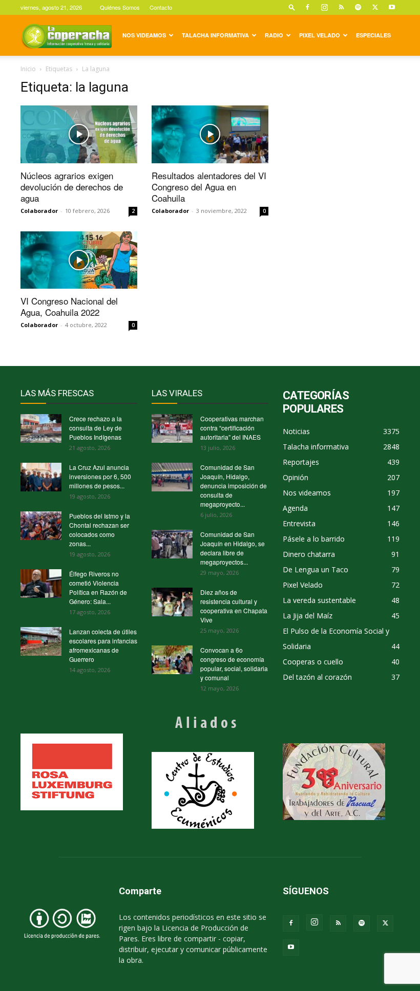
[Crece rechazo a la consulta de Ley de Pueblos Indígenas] (40, 428)
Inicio (28, 68)
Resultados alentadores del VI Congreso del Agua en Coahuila (209, 186)
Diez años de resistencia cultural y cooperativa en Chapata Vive (233, 606)
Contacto (161, 7)
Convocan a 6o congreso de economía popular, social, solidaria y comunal (234, 663)
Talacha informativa (215, 35)
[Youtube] (392, 7)
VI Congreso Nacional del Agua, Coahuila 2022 (69, 306)
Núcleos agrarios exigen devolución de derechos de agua (71, 186)
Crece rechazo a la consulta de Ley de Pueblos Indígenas (95, 427)
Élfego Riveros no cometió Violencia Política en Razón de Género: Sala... (98, 587)
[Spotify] (358, 7)
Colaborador (39, 210)
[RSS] (341, 7)
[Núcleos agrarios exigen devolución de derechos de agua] (78, 134)
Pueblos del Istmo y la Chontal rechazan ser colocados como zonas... (99, 529)
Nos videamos (144, 35)
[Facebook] (307, 7)
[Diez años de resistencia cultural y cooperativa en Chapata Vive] (172, 602)
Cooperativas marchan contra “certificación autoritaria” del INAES (232, 427)
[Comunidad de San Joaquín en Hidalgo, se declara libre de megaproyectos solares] (172, 544)
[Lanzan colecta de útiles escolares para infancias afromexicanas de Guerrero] (40, 641)
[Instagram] (324, 7)
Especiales (373, 35)
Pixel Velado (319, 35)
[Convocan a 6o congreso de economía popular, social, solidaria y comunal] (172, 659)
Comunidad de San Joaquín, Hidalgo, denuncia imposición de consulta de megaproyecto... (233, 485)
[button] (292, 7)
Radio (274, 35)
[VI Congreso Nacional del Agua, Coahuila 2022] (78, 260)
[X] (375, 7)
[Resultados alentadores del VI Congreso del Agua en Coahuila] (210, 134)
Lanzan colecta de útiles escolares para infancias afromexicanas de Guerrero (103, 645)
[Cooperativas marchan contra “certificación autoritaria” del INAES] (172, 428)
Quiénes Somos (120, 7)
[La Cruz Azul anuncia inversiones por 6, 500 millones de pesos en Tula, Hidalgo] (40, 477)
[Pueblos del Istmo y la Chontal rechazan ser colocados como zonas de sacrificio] (40, 525)
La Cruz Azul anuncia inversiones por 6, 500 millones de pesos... (100, 476)
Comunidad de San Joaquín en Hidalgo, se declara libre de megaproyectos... (232, 548)
